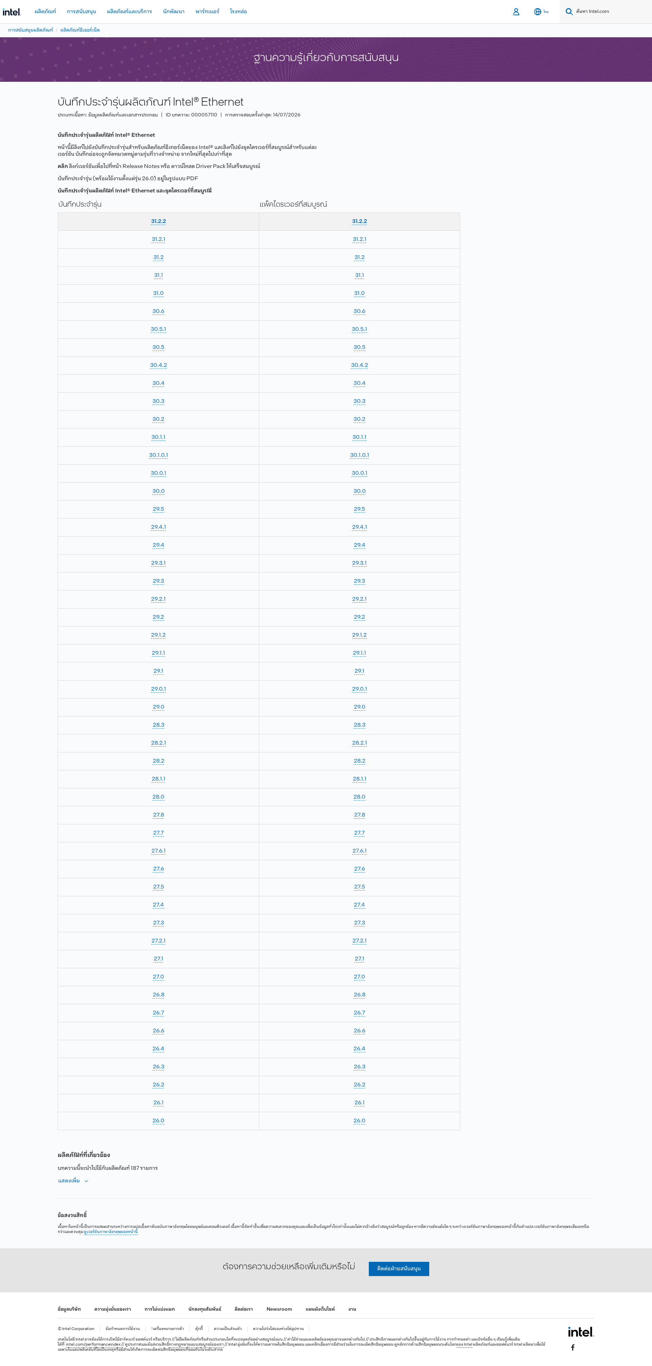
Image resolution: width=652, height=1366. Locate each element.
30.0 (158, 491)
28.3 (158, 725)
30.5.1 (158, 329)
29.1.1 (158, 653)
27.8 (158, 815)
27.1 (158, 959)
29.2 (158, 617)
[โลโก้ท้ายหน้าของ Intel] (581, 1332)
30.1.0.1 (158, 455)
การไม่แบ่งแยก (160, 1309)
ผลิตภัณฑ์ (45, 12)
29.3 (158, 581)
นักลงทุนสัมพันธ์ (204, 1309)
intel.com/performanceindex (93, 1344)
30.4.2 (158, 365)
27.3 (158, 923)
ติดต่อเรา (244, 1309)
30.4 (158, 383)
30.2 (158, 419)
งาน (352, 1309)
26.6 (158, 1031)
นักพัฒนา (174, 12)
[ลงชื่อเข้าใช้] (516, 12)
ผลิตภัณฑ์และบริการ (129, 12)
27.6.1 (158, 851)
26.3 (158, 1067)
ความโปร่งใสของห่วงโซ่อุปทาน (278, 1329)
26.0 (158, 1121)
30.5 (158, 347)
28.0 (158, 797)
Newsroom (279, 1309)
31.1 (158, 275)
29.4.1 (158, 527)
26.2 (158, 1085)
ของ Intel (464, 1344)
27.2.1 (158, 941)
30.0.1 (158, 473)
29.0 (158, 707)
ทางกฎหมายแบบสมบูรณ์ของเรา (196, 1344)
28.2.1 (158, 743)
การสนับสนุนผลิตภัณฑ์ (30, 30)
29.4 (158, 545)
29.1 (158, 671)
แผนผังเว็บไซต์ (320, 1309)
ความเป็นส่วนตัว (228, 1329)
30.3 (158, 401)
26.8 (158, 995)
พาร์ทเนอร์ (207, 12)
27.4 (158, 905)
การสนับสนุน (81, 12)
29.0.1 (158, 689)
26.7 (158, 1013)
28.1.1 (158, 779)
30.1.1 (158, 437)
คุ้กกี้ (199, 1329)
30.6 (158, 311)
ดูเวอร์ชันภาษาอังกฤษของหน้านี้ (111, 1232)
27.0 (158, 977)
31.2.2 (158, 221)
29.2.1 (158, 599)
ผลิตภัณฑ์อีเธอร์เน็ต (80, 30)
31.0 (158, 293)
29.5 (158, 509)
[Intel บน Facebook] (573, 1348)
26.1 (158, 1103)
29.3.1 (158, 563)
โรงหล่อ (238, 12)
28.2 (158, 761)
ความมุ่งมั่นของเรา (112, 1309)
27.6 (158, 869)
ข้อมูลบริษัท (69, 1309)
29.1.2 (158, 635)
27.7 (158, 833)
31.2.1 (158, 239)
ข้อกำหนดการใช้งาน (123, 1329)
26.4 (158, 1049)
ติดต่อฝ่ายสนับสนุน (399, 1269)
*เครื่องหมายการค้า (167, 1329)
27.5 (158, 887)
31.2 (158, 257)
